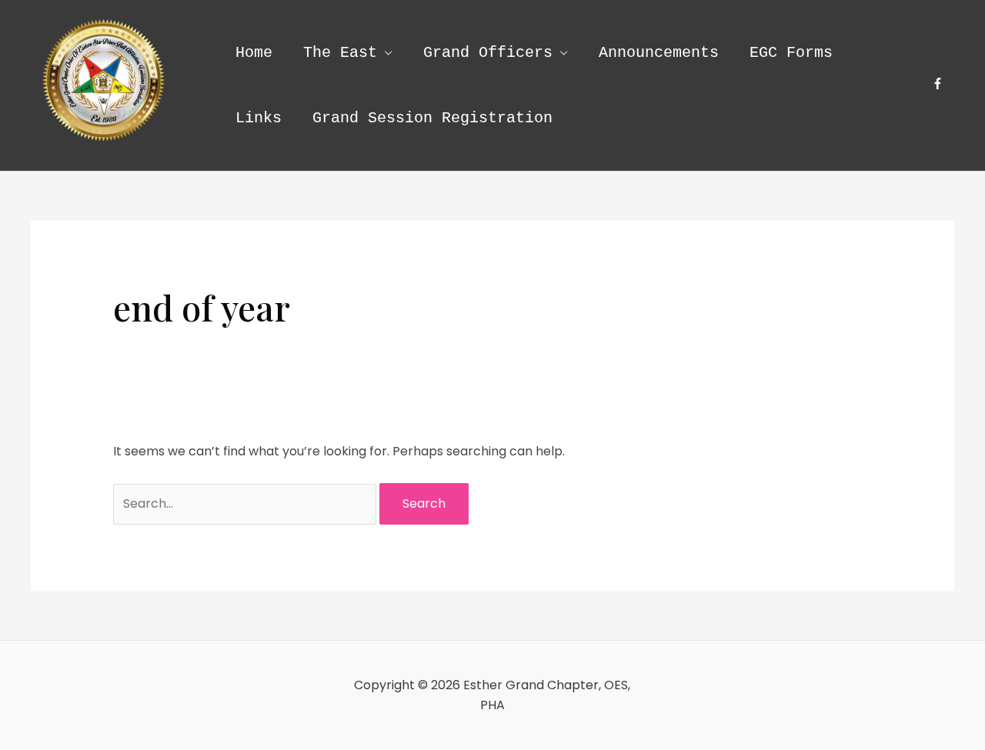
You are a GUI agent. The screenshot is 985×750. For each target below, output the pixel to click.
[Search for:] (246, 503)
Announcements (659, 53)
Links (258, 118)
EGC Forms (791, 53)
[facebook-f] (939, 83)
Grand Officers (488, 53)
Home (253, 53)
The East (340, 53)
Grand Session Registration (432, 118)
